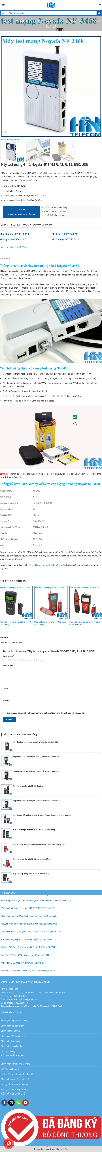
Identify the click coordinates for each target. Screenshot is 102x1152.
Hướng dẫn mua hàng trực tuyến (15, 1089)
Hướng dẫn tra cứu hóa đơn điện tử (17, 1074)
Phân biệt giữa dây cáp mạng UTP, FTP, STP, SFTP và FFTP (28, 908)
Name (6, 688)
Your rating (8, 656)
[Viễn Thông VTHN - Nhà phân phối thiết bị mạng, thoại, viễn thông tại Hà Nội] (51, 5)
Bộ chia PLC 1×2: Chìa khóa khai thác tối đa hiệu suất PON (28, 947)
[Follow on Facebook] (4, 1102)
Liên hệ (21, 211)
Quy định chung (8, 1051)
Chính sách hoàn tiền (10, 1031)
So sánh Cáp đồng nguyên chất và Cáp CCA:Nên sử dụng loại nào (31, 931)
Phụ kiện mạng (22, 20)
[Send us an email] (11, 1102)
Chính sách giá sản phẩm (12, 1026)
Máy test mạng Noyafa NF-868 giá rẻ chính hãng (50, 623)
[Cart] (99, 5)
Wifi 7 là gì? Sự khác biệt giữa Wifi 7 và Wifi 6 (22, 963)
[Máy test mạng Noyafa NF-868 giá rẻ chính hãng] (50, 602)
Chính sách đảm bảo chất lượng (15, 1064)
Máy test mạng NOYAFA (85, 20)
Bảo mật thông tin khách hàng (14, 1020)
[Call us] (18, 1102)
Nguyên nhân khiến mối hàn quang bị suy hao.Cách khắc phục (29, 924)
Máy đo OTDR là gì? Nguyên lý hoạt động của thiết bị (25, 955)
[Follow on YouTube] (25, 1102)
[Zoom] (4, 133)
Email (6, 700)
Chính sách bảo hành (10, 1041)
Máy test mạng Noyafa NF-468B (49, 565)
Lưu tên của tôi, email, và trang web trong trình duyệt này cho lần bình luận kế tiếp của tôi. (46, 713)
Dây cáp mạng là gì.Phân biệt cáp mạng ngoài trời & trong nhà (29, 916)
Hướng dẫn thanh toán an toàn (14, 1084)
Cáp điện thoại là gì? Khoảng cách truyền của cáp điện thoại (28, 939)
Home (5, 20)
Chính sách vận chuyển (11, 1046)
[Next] (95, 87)
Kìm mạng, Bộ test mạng (51, 20)
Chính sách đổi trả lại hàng (13, 1036)
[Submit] (99, 13)
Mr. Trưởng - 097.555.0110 (65, 239)
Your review (9, 665)
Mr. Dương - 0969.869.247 (65, 234)
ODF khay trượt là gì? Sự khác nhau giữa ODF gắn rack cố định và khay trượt (36, 900)
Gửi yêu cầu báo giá (10, 1069)
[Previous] (6, 87)
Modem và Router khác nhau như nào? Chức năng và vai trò (28, 970)
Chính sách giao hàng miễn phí (15, 1079)
